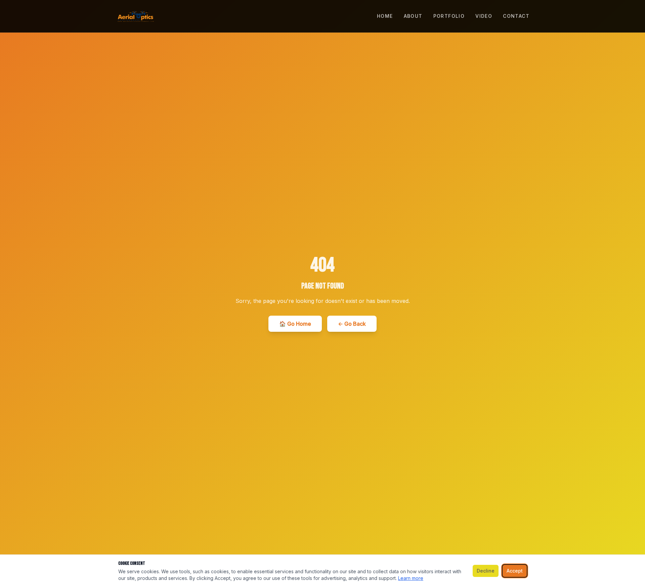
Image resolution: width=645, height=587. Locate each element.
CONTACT (516, 16)
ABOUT (413, 16)
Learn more (410, 578)
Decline (485, 571)
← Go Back (352, 323)
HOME (385, 16)
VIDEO (483, 16)
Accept (515, 571)
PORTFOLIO (449, 16)
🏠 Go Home (295, 323)
